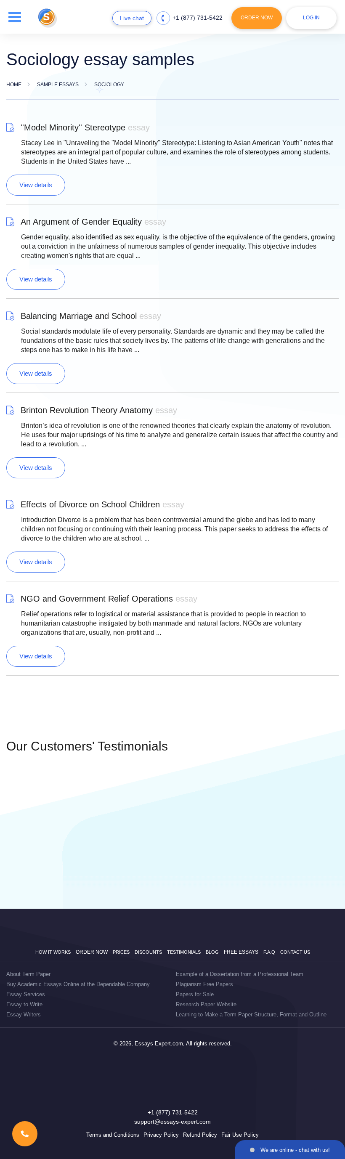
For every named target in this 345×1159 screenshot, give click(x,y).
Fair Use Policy (240, 1135)
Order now (92, 952)
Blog (212, 952)
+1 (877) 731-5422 (197, 17)
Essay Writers (23, 1014)
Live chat (132, 18)
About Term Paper (28, 974)
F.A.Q (269, 952)
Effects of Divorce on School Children (102, 504)
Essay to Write (24, 1004)
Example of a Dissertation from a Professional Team (239, 974)
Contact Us (295, 952)
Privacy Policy (161, 1135)
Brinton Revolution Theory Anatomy (99, 410)
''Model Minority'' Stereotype (85, 127)
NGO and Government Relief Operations (109, 598)
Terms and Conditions (112, 1135)
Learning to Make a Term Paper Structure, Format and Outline (251, 1014)
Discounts (148, 952)
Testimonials (184, 952)
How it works (53, 952)
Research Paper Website (206, 1004)
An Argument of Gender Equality (93, 221)
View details (35, 184)
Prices (121, 952)
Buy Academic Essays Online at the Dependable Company (78, 984)
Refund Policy (200, 1135)
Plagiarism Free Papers (204, 984)
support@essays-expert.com (172, 1121)
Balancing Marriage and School (91, 316)
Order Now (257, 18)
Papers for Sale (195, 994)
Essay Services (25, 994)
